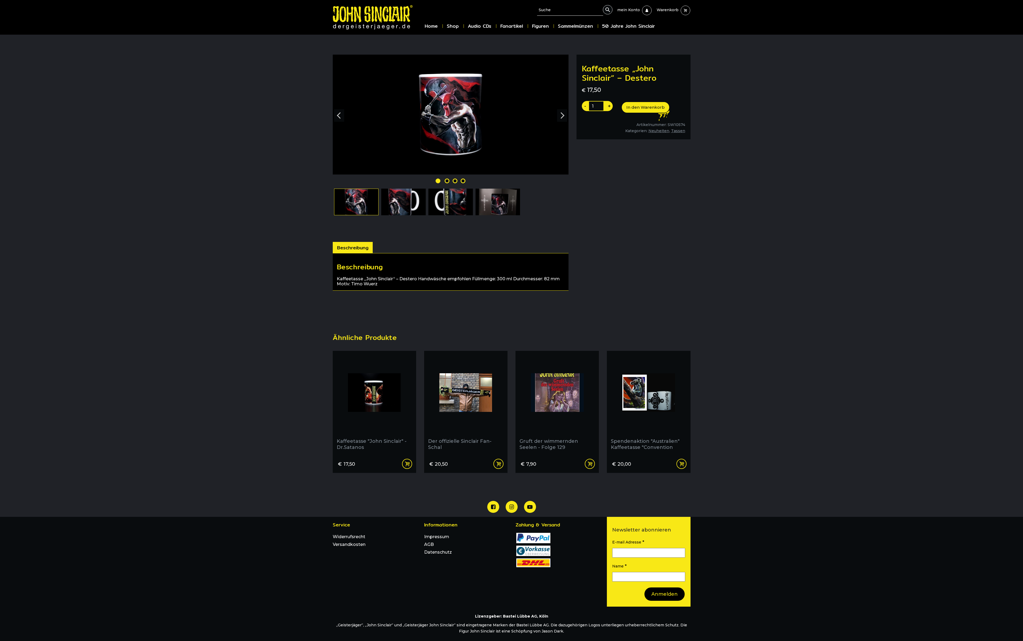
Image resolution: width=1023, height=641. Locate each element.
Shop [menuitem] (453, 26)
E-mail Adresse (628, 542)
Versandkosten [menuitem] (349, 544)
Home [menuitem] (431, 26)
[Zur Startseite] (377, 17)
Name (619, 566)
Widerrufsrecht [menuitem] (349, 536)
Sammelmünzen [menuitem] (575, 26)
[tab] (353, 247)
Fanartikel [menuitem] (511, 26)
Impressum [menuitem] (436, 536)
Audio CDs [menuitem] (479, 26)
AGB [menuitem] (429, 544)
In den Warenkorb (645, 107)
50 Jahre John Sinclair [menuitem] (628, 26)
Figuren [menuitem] (540, 26)
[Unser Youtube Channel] (530, 507)
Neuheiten (658, 130)
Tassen (678, 130)
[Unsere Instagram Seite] (512, 507)
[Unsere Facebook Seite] (493, 507)
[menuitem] (629, 10)
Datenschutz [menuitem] (438, 552)
